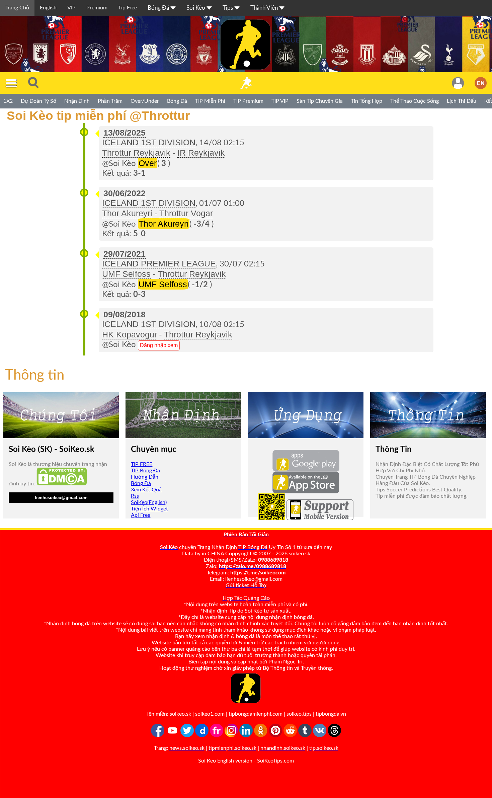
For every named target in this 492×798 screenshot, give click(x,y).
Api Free (140, 515)
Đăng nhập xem (159, 345)
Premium (96, 7)
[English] (480, 83)
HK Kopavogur (129, 334)
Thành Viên (264, 8)
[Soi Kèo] (246, 83)
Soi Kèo (196, 8)
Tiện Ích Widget (149, 508)
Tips (228, 8)
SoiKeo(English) (149, 502)
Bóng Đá (159, 8)
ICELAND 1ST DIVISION (148, 142)
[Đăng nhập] (457, 83)
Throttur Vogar (186, 213)
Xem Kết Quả (146, 489)
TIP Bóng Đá (145, 470)
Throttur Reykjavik (136, 152)
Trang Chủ (17, 7)
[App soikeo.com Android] (305, 470)
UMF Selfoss (126, 273)
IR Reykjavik (201, 152)
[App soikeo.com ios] (305, 491)
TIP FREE (141, 464)
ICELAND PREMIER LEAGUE (159, 263)
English (48, 7)
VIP (71, 7)
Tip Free (127, 7)
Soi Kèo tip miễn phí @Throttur (95, 115)
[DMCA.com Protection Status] (61, 483)
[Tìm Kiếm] (33, 82)
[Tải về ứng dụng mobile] (271, 518)
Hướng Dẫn (144, 477)
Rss (135, 496)
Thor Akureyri (127, 213)
